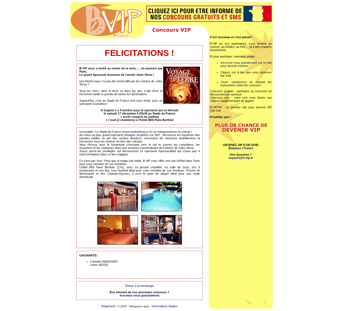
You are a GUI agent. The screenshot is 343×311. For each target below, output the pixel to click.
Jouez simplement (233, 82)
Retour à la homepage (139, 285)
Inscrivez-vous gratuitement (139, 295)
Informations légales (165, 306)
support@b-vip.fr (241, 157)
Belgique (235, 148)
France (248, 148)
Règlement (108, 306)
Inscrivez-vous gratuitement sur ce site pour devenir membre (246, 64)
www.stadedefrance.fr (137, 131)
